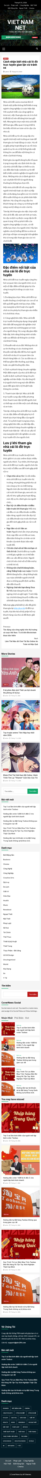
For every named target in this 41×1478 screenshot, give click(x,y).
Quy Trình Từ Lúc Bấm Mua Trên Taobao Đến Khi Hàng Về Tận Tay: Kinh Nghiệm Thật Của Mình (19, 831)
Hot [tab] (27, 1018)
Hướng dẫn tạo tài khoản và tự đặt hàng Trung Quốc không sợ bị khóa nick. (19, 839)
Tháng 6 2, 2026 (15, 1312)
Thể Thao (7, 937)
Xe (4, 973)
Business (6, 859)
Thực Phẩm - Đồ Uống (10, 1436)
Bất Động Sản (13, 8)
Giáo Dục (6, 896)
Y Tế (5, 978)
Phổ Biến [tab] (18, 1018)
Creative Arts (8, 878)
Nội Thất (34, 5)
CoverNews (15, 1474)
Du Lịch (6, 5)
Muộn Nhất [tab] (7, 1018)
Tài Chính (7, 932)
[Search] (37, 49)
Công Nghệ (7, 869)
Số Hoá (6, 928)
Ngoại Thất (23, 8)
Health (6, 900)
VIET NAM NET (20, 25)
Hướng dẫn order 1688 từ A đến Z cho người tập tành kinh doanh (18, 815)
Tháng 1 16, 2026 (16, 738)
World (5, 964)
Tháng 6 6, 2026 (15, 1225)
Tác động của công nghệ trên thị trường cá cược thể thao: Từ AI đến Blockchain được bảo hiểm (20, 631)
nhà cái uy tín (19, 608)
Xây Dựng (7, 969)
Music (5, 905)
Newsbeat (7, 910)
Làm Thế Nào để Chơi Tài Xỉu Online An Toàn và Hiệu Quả (21, 641)
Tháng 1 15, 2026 (16, 781)
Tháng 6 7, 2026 (15, 1183)
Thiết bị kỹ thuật (10, 941)
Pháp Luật (14, 5)
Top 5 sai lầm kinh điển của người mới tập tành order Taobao (19, 808)
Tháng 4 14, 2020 (17, 72)
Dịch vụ (6, 882)
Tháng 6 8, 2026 (15, 1141)
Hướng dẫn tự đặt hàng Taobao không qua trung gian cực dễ (20, 822)
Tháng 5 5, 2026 (15, 695)
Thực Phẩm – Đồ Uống (12, 951)
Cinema (31, 8)
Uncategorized (9, 960)
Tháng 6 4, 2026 (15, 1270)
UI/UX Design (8, 955)
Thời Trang (7, 946)
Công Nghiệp (24, 5)
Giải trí (6, 58)
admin (7, 72)
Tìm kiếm (6, 985)
